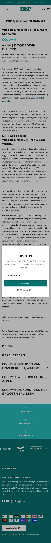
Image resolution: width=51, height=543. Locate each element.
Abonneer (25, 283)
